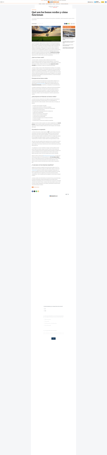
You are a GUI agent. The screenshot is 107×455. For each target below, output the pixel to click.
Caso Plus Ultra (51, 0)
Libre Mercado (34, 9)
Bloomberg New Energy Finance (49, 155)
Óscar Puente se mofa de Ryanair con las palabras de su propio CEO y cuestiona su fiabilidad (68, 39)
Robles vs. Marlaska (48, 0)
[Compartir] (64, 23)
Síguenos (73, 23)
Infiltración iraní (55, 0)
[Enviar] (68, 23)
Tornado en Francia (60, 0)
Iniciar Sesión (106, 2)
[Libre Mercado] (53, 2)
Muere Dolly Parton (64, 0)
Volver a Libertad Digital (90, 2)
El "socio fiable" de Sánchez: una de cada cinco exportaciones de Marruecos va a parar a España (69, 42)
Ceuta (44, 0)
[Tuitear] (66, 23)
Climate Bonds (34, 170)
